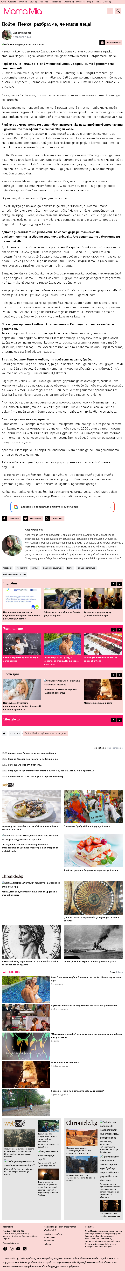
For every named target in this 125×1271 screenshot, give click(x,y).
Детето (55, 1041)
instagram (22, 568)
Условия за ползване (53, 1234)
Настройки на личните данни (99, 1246)
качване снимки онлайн (14, 574)
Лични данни (50, 1237)
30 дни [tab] (119, 972)
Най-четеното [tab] (115, 748)
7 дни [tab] (112, 972)
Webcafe (12, 2)
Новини (47, 1244)
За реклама (49, 1241)
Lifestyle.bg (69, 2)
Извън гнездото (59, 1009)
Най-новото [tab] (99, 748)
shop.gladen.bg (93, 2)
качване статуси (86, 568)
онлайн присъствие (52, 568)
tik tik (70, 568)
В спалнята (57, 984)
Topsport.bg (56, 2)
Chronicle (23, 2)
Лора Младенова (22, 32)
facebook (7, 568)
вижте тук (110, 1244)
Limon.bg (107, 2)
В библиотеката (59, 1066)
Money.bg (44, 2)
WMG (3, 2)
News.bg (33, 2)
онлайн (34, 568)
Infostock (80, 2)
